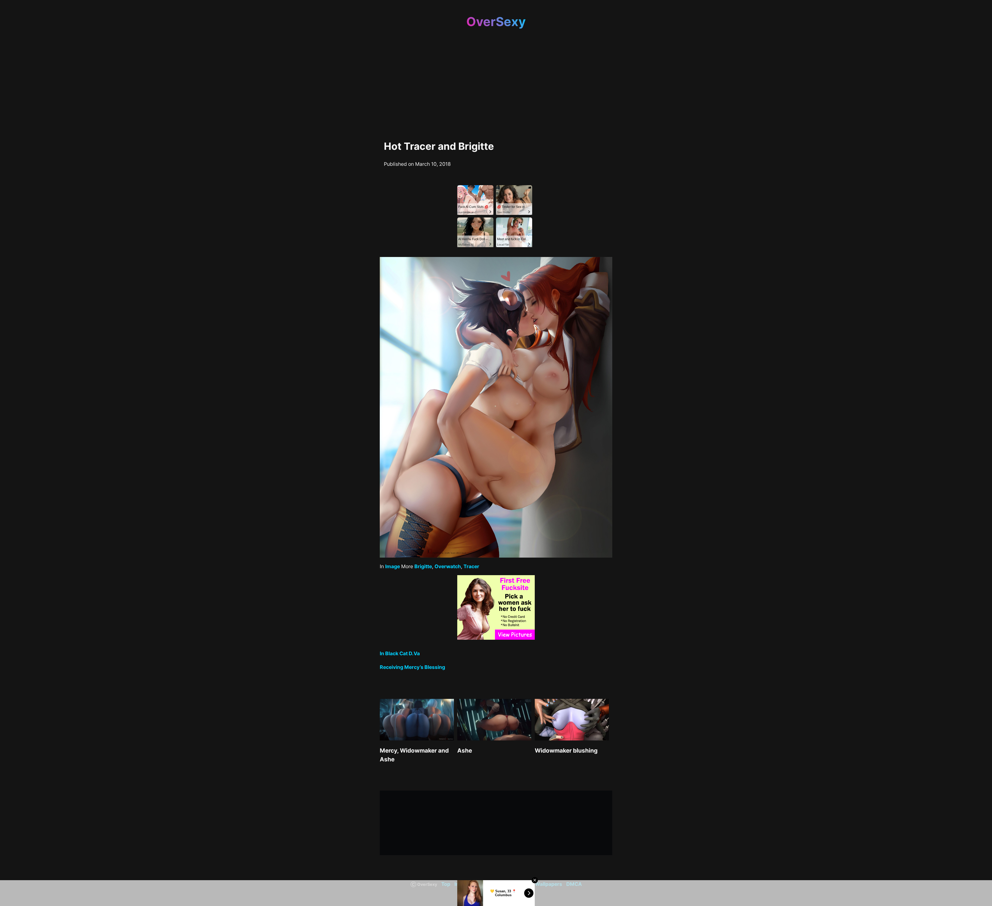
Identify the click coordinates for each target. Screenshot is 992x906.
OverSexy (496, 21)
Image (392, 566)
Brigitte (423, 566)
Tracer (471, 566)
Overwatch (448, 566)
